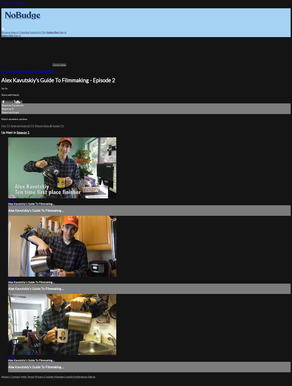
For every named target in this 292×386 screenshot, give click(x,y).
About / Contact (10, 376)
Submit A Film (38, 32)
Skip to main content (13, 3)
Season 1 (23, 132)
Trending (24, 32)
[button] (3, 29)
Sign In (17, 35)
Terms (31, 376)
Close (56, 64)
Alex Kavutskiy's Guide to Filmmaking (27, 71)
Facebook (7, 101)
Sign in (62, 32)
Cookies (49, 376)
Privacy (39, 376)
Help (24, 376)
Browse (6, 32)
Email (19, 101)
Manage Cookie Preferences (71, 376)
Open (63, 64)
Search (15, 32)
